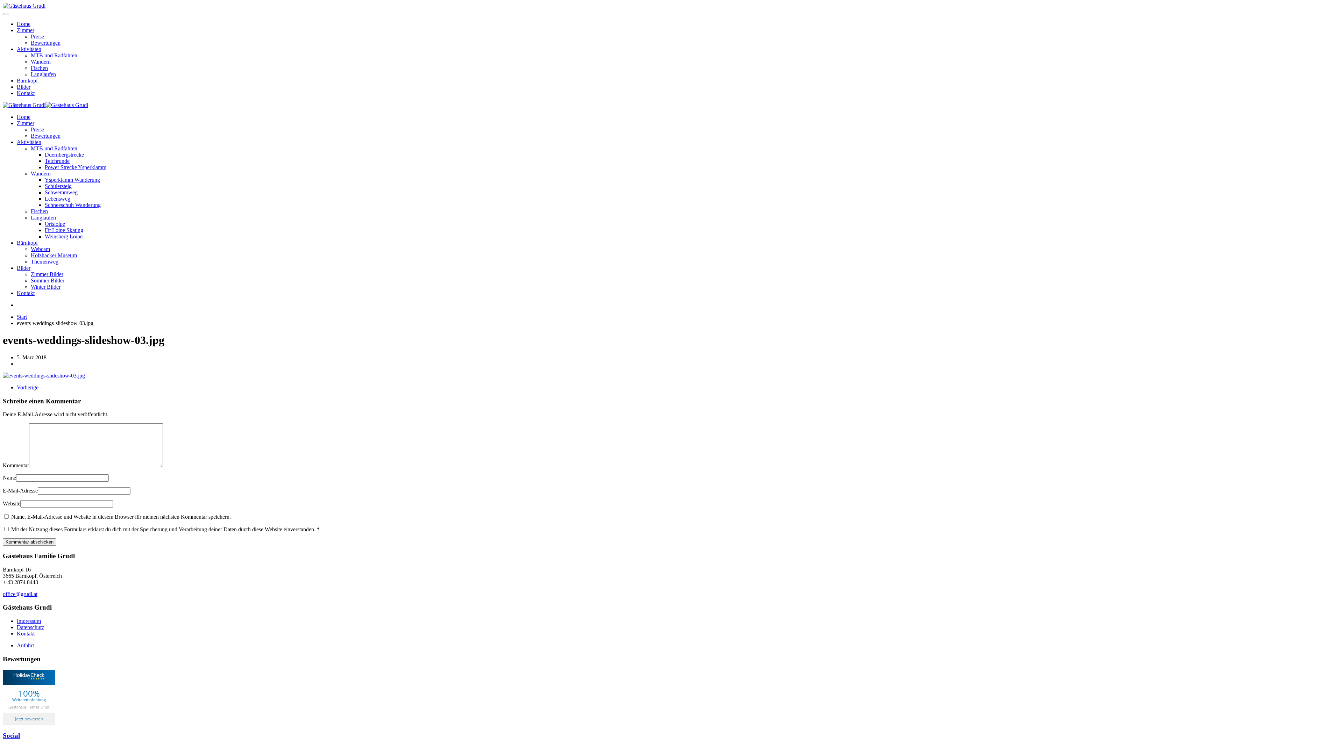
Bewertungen (46, 43)
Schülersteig (58, 186)
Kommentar (16, 465)
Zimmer (25, 30)
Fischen (39, 68)
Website (11, 503)
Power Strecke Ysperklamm (75, 167)
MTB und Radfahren (54, 55)
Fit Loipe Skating (64, 230)
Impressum (29, 621)
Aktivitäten (29, 49)
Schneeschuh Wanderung (73, 205)
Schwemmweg (61, 192)
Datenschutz (30, 627)
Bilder (23, 87)
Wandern (41, 62)
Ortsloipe (55, 224)
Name (9, 478)
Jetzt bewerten (29, 719)
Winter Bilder (46, 287)
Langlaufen (43, 74)
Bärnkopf (27, 81)
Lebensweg (57, 199)
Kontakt (26, 93)
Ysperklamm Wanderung (72, 180)
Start (22, 317)
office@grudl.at (20, 594)
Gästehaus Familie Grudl (29, 706)
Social (11, 735)
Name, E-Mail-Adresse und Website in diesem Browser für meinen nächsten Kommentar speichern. (120, 517)
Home (23, 24)
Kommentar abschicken (30, 542)
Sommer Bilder (47, 280)
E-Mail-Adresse (20, 491)
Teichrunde (57, 161)
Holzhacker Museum (54, 255)
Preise (37, 36)
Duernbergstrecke (64, 155)
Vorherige (27, 387)
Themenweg (44, 262)
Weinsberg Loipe (64, 236)
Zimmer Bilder (47, 274)
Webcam (40, 249)
